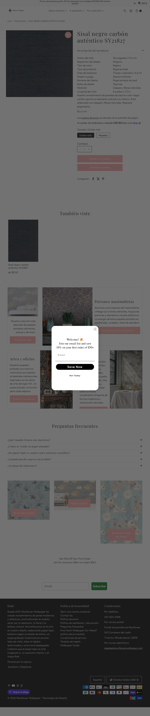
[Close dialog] (95, 329)
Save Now (75, 367)
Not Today (75, 375)
